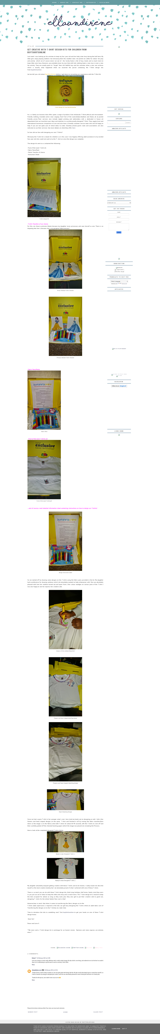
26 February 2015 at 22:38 (43, 958)
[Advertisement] (119, 78)
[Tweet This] (77, 947)
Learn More (116, 1028)
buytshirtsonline (36, 70)
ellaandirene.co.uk (37, 970)
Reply (33, 964)
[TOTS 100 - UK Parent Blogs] (119, 374)
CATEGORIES (91, 2)
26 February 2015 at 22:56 (51, 970)
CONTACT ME (77, 2)
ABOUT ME (64, 2)
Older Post (98, 1012)
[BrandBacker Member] (119, 425)
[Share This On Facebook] (63, 947)
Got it (124, 1028)
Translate (124, 283)
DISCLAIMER (104, 2)
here (73, 128)
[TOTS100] (119, 375)
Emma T (34, 958)
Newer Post (33, 1012)
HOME (54, 2)
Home (65, 1012)
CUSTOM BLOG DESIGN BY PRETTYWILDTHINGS (80, 1022)
